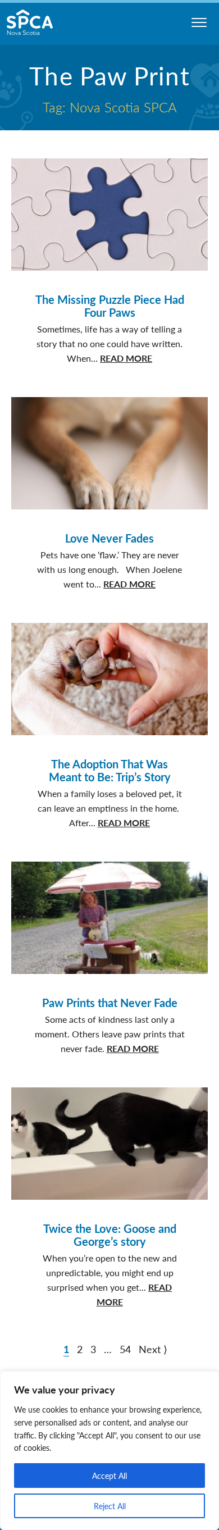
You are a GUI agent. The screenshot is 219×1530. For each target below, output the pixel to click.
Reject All (110, 1505)
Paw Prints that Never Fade (109, 1002)
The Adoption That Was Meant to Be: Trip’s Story (110, 770)
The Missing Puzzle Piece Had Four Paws (109, 306)
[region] (109, 1450)
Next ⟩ (153, 1349)
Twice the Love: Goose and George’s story (109, 1235)
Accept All (109, 1475)
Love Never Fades (109, 538)
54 (125, 1349)
